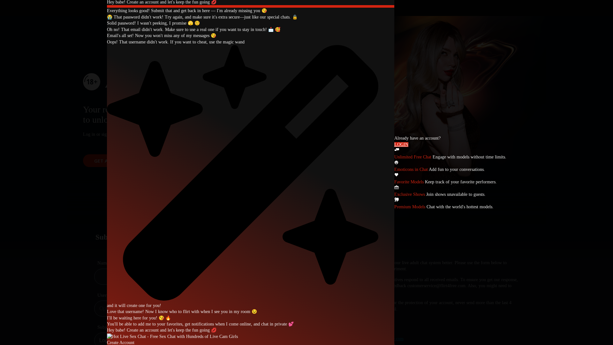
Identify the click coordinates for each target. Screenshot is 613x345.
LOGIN (401, 144)
